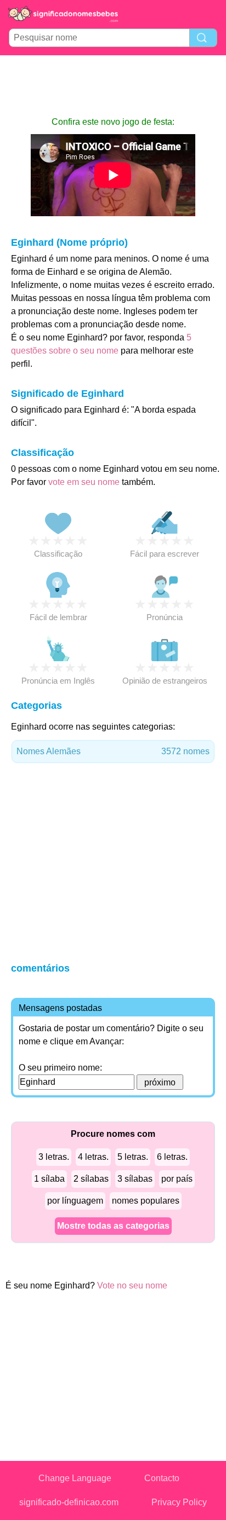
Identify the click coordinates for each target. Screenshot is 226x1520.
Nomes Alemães (113, 751)
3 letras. (53, 1156)
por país (177, 1178)
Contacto (161, 1478)
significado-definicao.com (68, 1502)
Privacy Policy (179, 1502)
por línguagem (75, 1200)
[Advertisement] (113, 85)
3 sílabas (134, 1178)
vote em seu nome (84, 482)
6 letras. (172, 1156)
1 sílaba (49, 1178)
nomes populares (145, 1200)
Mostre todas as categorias (113, 1225)
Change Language (74, 1478)
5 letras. (132, 1156)
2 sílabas (91, 1178)
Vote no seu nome (132, 1285)
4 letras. (93, 1156)
